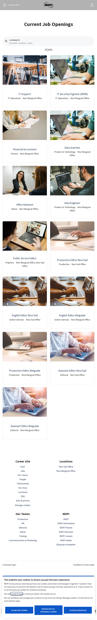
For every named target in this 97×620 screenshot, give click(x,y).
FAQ (23, 496)
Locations (22, 492)
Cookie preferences (77, 610)
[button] (91, 5)
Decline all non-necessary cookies (48, 610)
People (22, 479)
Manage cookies (22, 505)
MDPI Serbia (66, 540)
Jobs (22, 470)
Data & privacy (23, 500)
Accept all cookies (19, 610)
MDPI (66, 519)
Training (23, 536)
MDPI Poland (66, 527)
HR (22, 523)
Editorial (23, 527)
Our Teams (23, 475)
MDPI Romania (66, 531)
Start (22, 466)
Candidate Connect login (83, 564)
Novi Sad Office (66, 466)
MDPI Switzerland (66, 523)
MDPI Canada (66, 536)
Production (22, 519)
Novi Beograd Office (65, 470)
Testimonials (23, 483)
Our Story (22, 487)
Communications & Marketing (23, 540)
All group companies (66, 544)
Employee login (9, 564)
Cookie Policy (16, 594)
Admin (23, 531)
